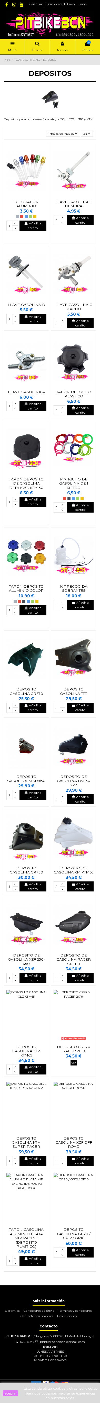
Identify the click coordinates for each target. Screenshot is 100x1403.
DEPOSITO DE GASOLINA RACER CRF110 (73, 959)
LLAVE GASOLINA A (26, 392)
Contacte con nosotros (36, 1316)
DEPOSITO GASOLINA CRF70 (26, 691)
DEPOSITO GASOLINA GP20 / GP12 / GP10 (74, 1233)
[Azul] (26, 216)
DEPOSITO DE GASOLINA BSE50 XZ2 (73, 781)
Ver (73, 1063)
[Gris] (17, 216)
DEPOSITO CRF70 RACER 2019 (73, 1049)
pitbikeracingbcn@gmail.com (62, 1342)
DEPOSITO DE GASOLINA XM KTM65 (74, 870)
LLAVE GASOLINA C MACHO (73, 307)
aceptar (10, 1393)
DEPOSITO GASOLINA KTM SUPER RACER (26, 1142)
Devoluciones (67, 1316)
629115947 (27, 1342)
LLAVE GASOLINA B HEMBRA (73, 204)
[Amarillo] (34, 216)
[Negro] (69, 498)
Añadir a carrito (35, 225)
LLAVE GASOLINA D (26, 305)
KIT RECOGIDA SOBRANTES (73, 588)
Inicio (82, 4)
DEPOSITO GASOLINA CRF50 (26, 870)
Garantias (36, 4)
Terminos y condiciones (75, 1311)
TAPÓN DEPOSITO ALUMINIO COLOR (26, 588)
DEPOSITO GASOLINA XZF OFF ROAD (73, 1142)
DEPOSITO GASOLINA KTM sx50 (26, 779)
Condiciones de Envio (61, 4)
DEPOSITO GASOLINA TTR (73, 691)
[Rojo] (21, 216)
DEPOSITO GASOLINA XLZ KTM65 (26, 1051)
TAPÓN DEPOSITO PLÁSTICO (73, 394)
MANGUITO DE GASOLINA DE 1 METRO (73, 483)
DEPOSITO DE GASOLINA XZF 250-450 (26, 959)
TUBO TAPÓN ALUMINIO (26, 204)
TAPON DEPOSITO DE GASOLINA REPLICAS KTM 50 (26, 483)
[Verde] (30, 216)
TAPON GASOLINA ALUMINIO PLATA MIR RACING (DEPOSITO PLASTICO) (26, 1238)
